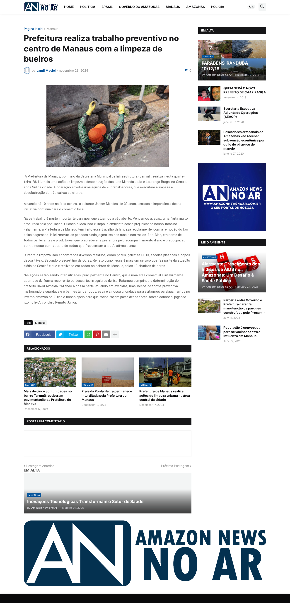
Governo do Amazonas (139, 7)
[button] (251, 7)
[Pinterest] (97, 334)
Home (69, 7)
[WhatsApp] (88, 334)
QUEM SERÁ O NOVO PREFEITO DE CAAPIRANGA (244, 90)
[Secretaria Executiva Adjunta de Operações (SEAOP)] (209, 114)
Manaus (173, 7)
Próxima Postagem (175, 466)
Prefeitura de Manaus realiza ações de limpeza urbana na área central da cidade (164, 395)
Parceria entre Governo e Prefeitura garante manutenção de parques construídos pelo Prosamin (244, 306)
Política (87, 7)
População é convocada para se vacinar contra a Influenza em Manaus (241, 332)
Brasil (107, 7)
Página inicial (33, 29)
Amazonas (195, 7)
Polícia (217, 7)
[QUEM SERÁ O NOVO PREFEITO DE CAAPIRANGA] (209, 93)
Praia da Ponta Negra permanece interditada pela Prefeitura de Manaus (107, 395)
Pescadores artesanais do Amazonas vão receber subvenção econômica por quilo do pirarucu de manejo (244, 140)
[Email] (106, 334)
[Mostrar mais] (115, 334)
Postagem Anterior (40, 466)
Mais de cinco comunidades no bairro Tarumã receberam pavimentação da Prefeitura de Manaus (48, 397)
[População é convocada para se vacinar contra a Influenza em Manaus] (209, 333)
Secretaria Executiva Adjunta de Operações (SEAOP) (240, 113)
